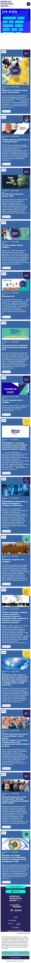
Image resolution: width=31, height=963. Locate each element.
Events (5, 21)
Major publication (8, 25)
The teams (15, 927)
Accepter (15, 953)
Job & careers (19, 21)
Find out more (6, 111)
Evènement (21, 18)
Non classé (6, 29)
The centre (12, 920)
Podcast (14, 29)
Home (15, 917)
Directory (10, 923)
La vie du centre (18, 924)
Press (20, 29)
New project (18, 25)
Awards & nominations (9, 18)
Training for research (15, 931)
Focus (11, 21)
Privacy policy (20, 961)
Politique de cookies (11, 961)
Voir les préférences (15, 957)
